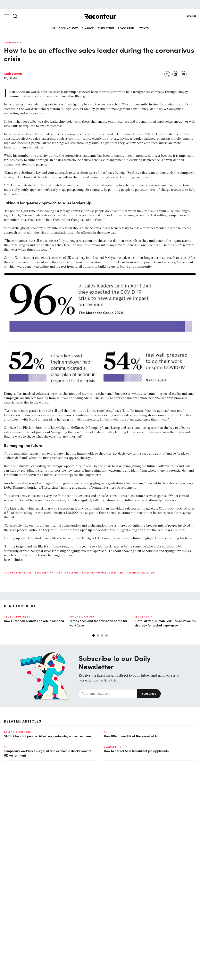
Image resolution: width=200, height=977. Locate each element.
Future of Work (82, 616)
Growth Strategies (18, 572)
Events (143, 28)
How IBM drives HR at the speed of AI (131, 736)
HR (53, 28)
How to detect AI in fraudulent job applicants (136, 751)
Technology (68, 28)
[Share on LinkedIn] (175, 74)
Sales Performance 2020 (99, 572)
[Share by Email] (184, 74)
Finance (88, 28)
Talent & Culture (66, 572)
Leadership (126, 28)
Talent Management (141, 572)
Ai (105, 731)
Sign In (191, 16)
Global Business (17, 616)
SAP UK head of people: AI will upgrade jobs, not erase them (47, 736)
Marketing (106, 28)
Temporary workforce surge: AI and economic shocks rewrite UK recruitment (47, 753)
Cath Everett (13, 73)
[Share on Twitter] (167, 74)
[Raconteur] (100, 16)
